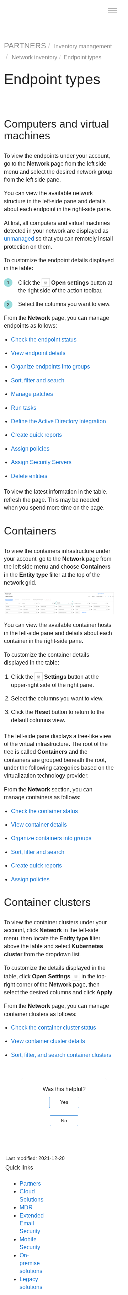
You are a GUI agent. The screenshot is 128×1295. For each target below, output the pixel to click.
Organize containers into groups (51, 838)
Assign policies (30, 449)
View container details (39, 825)
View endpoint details (38, 353)
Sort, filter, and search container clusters (61, 1055)
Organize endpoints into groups (50, 367)
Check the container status (44, 811)
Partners (30, 1184)
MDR (26, 1207)
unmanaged (19, 239)
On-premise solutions (31, 1263)
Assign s (41, 462)
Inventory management (83, 46)
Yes (64, 1102)
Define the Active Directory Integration (58, 421)
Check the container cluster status (53, 1028)
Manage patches (32, 394)
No (64, 1120)
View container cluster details (48, 1041)
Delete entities (29, 476)
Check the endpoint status (43, 340)
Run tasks (23, 408)
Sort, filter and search (37, 380)
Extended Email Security (32, 1224)
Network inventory (34, 57)
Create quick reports (36, 435)
